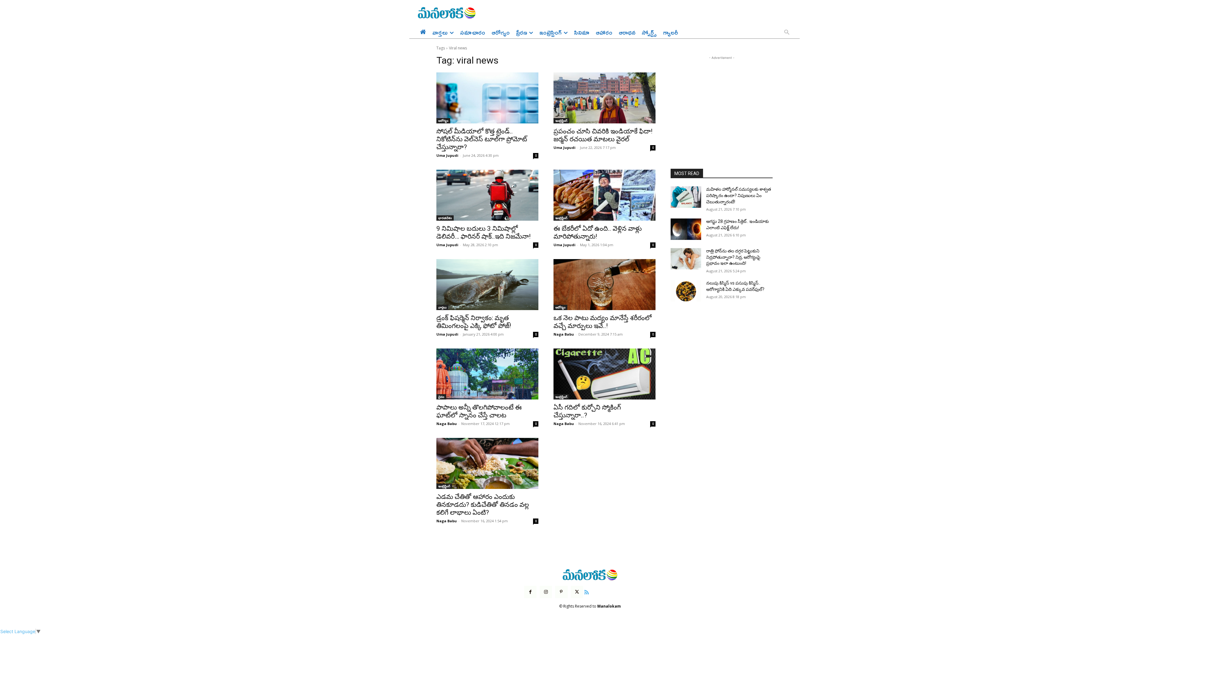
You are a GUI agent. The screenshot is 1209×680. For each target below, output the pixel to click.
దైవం (441, 396)
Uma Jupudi (447, 155)
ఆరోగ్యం (443, 120)
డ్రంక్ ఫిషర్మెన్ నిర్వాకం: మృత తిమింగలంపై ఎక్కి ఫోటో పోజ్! (473, 322)
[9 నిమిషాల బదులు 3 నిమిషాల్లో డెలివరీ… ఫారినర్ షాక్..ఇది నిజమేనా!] (487, 195)
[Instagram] (546, 592)
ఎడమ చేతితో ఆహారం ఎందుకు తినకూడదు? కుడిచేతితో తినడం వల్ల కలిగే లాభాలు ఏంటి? (482, 504)
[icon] (586, 591)
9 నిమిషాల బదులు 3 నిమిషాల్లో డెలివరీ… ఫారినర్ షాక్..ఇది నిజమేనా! (483, 232)
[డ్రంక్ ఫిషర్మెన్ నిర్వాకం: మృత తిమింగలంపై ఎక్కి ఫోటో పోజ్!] (487, 284)
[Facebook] (530, 592)
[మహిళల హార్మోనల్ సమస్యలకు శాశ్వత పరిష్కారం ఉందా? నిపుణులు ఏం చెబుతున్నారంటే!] (686, 197)
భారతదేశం (445, 218)
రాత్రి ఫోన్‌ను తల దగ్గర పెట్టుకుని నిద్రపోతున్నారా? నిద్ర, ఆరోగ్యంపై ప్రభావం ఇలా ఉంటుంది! (733, 257)
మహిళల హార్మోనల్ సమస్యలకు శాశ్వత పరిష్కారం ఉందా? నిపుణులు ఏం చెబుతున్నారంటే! (738, 195)
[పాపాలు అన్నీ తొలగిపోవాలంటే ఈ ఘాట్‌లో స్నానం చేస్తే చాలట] (487, 374)
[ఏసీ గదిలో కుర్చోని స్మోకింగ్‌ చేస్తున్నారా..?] (604, 374)
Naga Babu (563, 334)
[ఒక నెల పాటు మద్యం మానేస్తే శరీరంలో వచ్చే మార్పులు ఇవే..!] (604, 284)
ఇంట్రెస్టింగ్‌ (561, 120)
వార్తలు (442, 307)
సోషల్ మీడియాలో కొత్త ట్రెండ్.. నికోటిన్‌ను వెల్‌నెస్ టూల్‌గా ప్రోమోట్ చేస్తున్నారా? (481, 139)
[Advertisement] (721, 100)
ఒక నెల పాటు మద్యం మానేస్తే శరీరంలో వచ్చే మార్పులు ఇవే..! (602, 322)
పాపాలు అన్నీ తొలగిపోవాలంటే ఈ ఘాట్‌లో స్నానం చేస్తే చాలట (479, 411)
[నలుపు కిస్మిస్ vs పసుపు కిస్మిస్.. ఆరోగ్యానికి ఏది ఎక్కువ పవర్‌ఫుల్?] (686, 291)
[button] (786, 32)
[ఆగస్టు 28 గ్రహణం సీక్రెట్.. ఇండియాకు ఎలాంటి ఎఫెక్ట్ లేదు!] (686, 229)
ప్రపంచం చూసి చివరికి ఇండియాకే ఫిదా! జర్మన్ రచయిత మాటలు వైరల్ (602, 135)
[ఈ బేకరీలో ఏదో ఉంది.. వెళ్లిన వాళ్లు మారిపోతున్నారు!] (604, 195)
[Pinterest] (561, 592)
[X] (577, 592)
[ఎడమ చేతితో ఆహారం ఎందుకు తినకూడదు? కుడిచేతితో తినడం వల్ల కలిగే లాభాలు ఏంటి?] (487, 463)
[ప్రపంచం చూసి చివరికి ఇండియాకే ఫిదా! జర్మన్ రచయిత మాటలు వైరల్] (604, 97)
